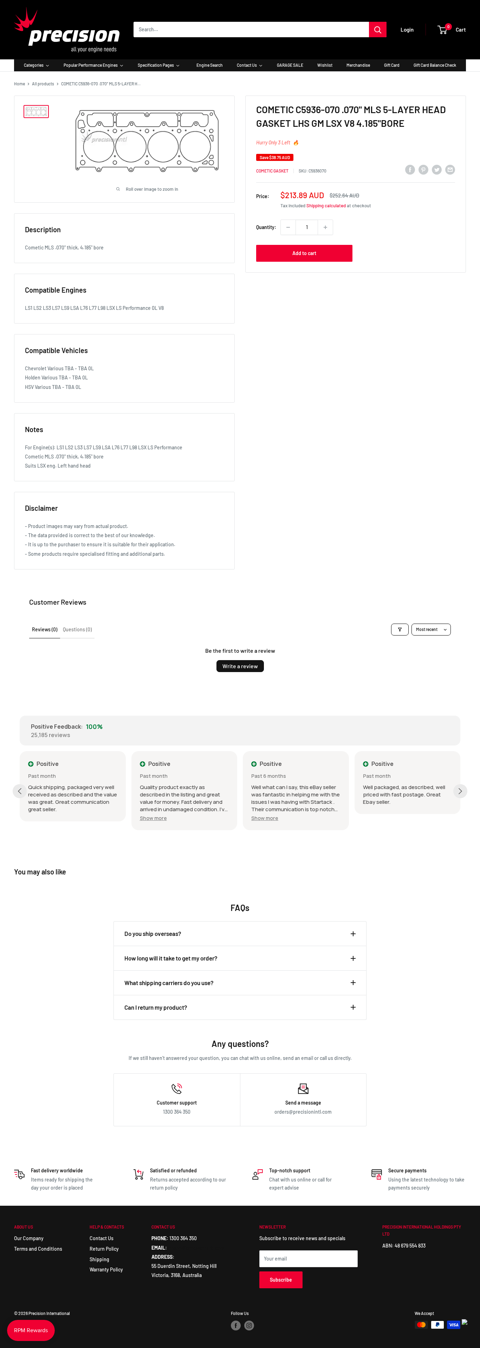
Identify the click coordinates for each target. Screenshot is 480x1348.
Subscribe (281, 1280)
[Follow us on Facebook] (236, 1325)
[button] (153, 818)
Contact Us (101, 1238)
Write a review (240, 666)
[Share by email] (450, 170)
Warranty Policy (106, 1269)
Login (407, 29)
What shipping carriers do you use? (169, 982)
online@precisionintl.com (196, 1248)
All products (43, 83)
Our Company (29, 1238)
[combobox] (251, 29)
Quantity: (266, 227)
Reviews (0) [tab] (44, 629)
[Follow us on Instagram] (249, 1325)
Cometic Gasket (272, 170)
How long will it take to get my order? (171, 958)
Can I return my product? (155, 1007)
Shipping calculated (326, 205)
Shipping (99, 1259)
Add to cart (304, 253)
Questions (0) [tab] (77, 629)
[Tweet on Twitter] (437, 170)
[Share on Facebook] (410, 170)
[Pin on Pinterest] (423, 170)
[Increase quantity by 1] (325, 227)
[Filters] (400, 630)
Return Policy (104, 1249)
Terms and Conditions (38, 1249)
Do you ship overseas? (152, 933)
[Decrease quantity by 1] (288, 227)
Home (19, 83)
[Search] (378, 29)
